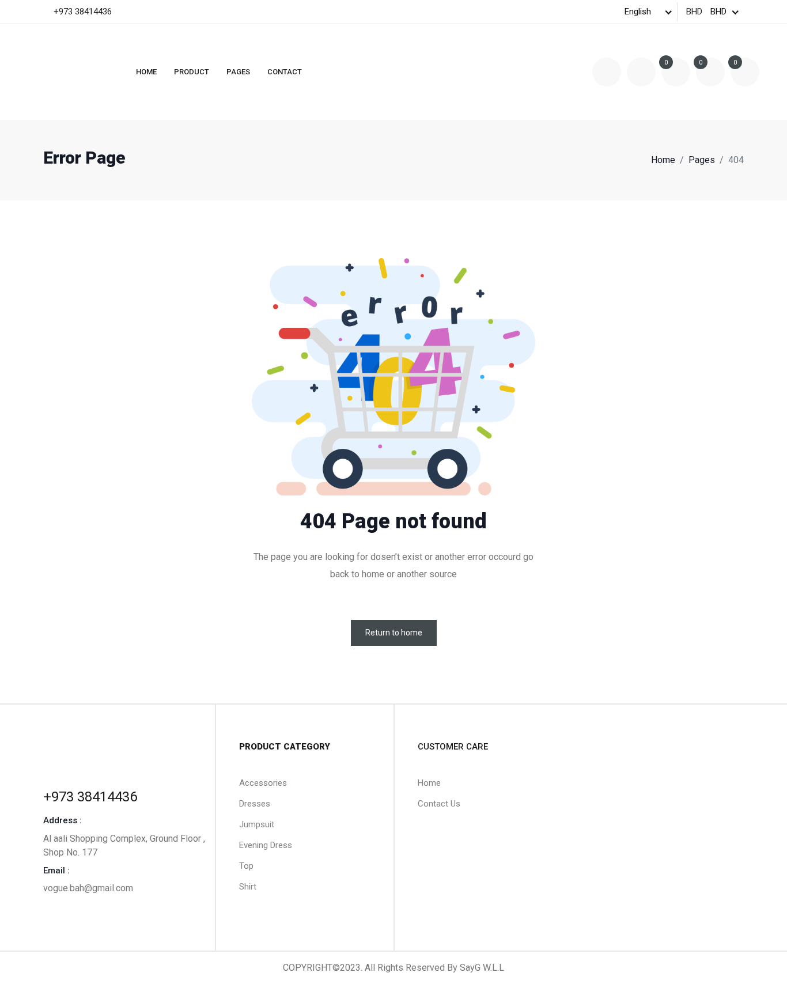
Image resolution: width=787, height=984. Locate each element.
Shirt (247, 886)
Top (246, 866)
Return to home (393, 632)
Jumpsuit (256, 824)
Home (146, 71)
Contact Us (439, 803)
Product (191, 71)
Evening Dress (265, 845)
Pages (238, 71)
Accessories (263, 783)
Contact (284, 71)
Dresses (254, 803)
